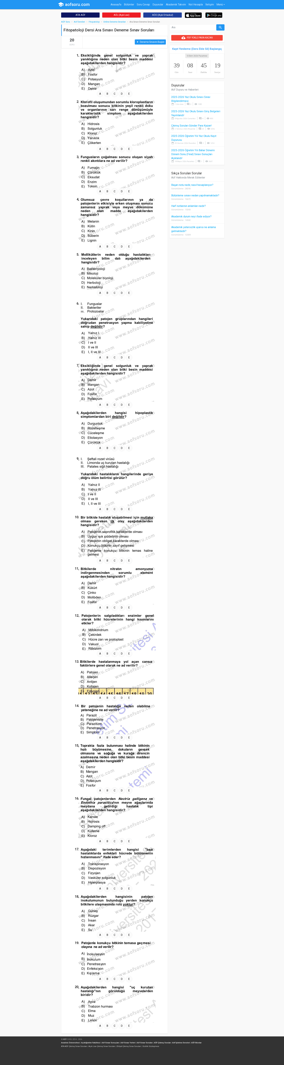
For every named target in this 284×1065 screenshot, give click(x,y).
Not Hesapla (196, 4)
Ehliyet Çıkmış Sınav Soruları (129, 1046)
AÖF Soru (65, 22)
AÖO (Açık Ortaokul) (162, 15)
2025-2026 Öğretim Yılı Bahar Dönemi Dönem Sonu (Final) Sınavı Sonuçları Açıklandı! (193, 154)
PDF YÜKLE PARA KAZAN (197, 38)
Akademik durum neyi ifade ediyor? (191, 216)
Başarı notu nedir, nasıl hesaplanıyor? (192, 185)
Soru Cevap (143, 4)
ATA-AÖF (80, 15)
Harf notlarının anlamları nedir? (188, 206)
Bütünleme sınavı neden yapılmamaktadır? (195, 195)
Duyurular (158, 4)
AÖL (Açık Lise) (121, 15)
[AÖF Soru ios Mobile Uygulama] (193, 15)
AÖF (65, 1039)
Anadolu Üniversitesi (70, 1043)
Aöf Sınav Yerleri (128, 1043)
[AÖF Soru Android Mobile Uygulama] (213, 14)
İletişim (209, 4)
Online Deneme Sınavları (114, 22)
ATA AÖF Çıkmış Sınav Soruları (74, 1046)
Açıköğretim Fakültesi (90, 1043)
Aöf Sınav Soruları (145, 1043)
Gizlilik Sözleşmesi (150, 1046)
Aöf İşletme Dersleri (181, 1043)
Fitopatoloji (94, 22)
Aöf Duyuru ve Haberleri (185, 89)
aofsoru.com (74, 4)
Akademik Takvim (176, 4)
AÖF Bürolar (196, 1043)
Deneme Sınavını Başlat (150, 42)
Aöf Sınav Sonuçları (110, 1043)
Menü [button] (219, 4)
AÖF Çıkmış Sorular (162, 1043)
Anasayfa (116, 4)
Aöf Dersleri (79, 22)
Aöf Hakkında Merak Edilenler (188, 177)
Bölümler (129, 4)
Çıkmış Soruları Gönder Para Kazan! (191, 125)
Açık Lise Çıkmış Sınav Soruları (102, 1046)
